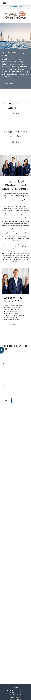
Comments (5, 385)
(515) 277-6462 (17, 692)
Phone (4, 374)
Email (3, 363)
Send (6, 400)
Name (3, 353)
